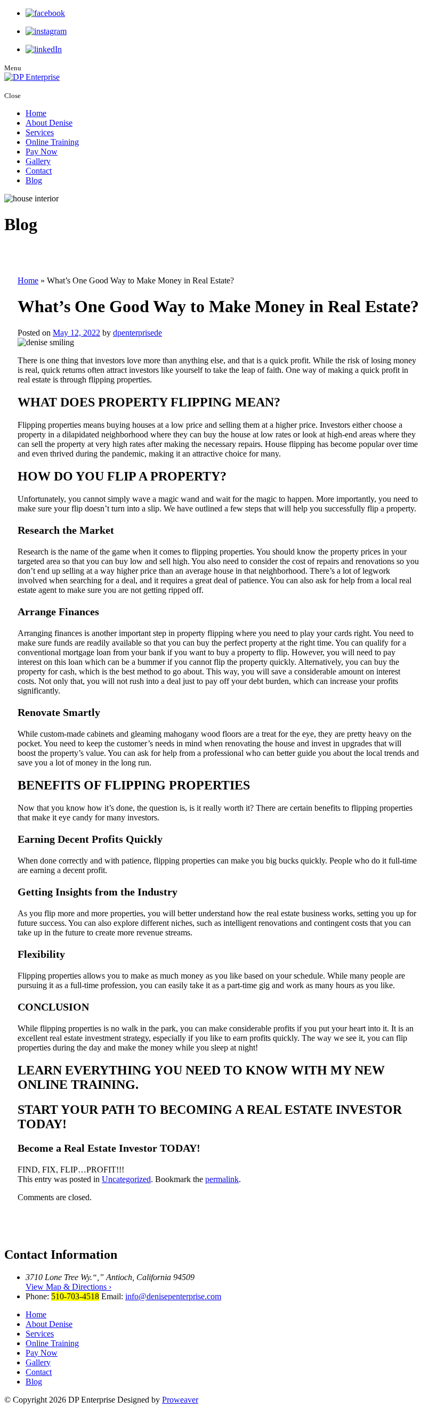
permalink (222, 1179)
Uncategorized (126, 1179)
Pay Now (42, 151)
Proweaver (180, 1399)
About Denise (49, 122)
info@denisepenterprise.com (173, 1296)
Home (36, 113)
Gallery (38, 161)
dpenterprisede (137, 332)
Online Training (52, 141)
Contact (39, 170)
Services (40, 132)
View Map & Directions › (68, 1286)
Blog (34, 180)
